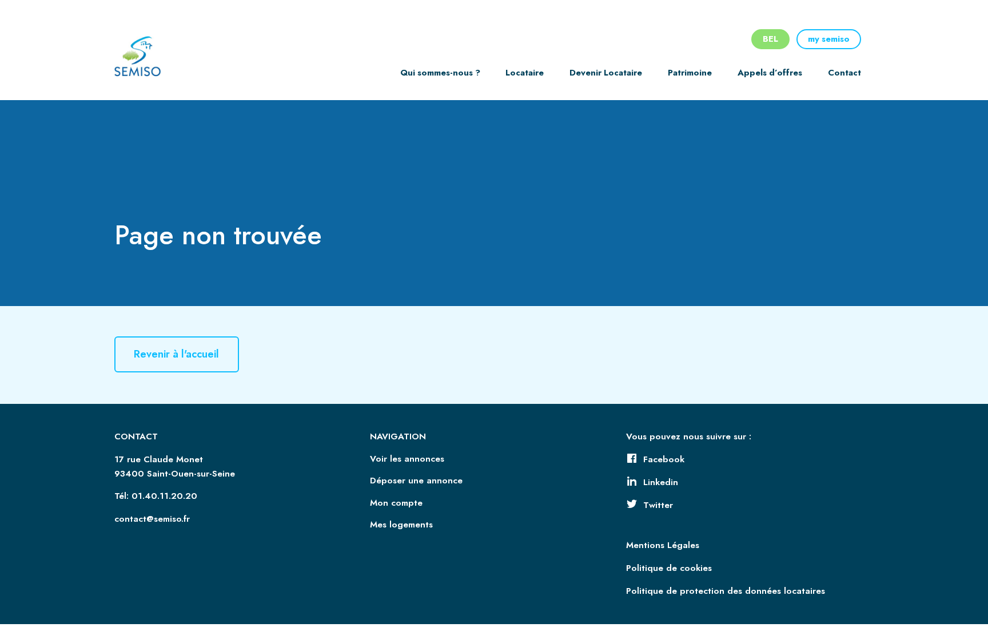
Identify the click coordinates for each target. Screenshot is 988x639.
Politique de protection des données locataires (725, 591)
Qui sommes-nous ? (440, 72)
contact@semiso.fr (152, 519)
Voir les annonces (407, 459)
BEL (770, 39)
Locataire (524, 72)
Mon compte (396, 503)
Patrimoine (690, 72)
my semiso (829, 39)
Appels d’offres (770, 72)
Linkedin (660, 482)
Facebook (663, 459)
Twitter (658, 505)
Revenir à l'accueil (176, 354)
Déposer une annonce (416, 480)
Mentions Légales (662, 545)
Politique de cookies (669, 568)
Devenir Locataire (605, 72)
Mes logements (401, 524)
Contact (844, 72)
